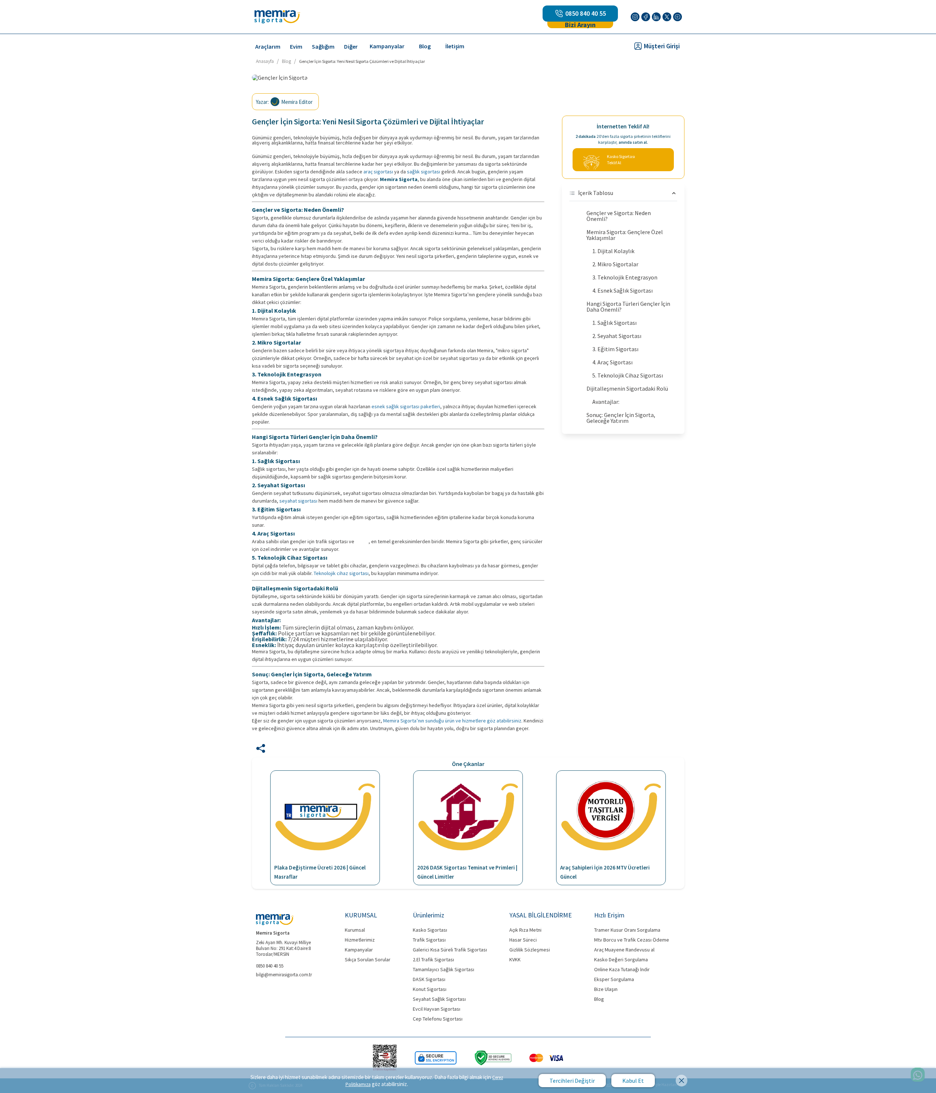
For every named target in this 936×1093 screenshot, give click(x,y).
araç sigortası (378, 171)
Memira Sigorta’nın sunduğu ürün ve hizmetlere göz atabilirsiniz (452, 720)
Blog (425, 46)
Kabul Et (633, 1080)
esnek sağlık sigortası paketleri (405, 406)
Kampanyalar (387, 46)
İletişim (454, 46)
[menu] (424, 46)
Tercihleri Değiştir (572, 1080)
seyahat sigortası (298, 500)
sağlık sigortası (423, 171)
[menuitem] (267, 46)
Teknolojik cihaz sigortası (341, 573)
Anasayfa (265, 61)
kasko (362, 541)
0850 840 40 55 (585, 13)
